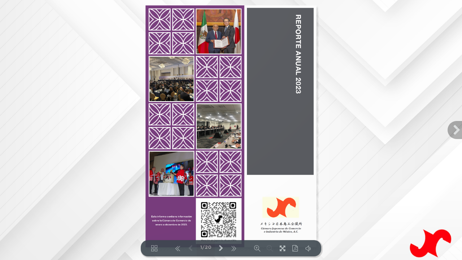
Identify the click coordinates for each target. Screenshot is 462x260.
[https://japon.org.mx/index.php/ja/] (280, 207)
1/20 (206, 247)
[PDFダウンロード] (295, 248)
